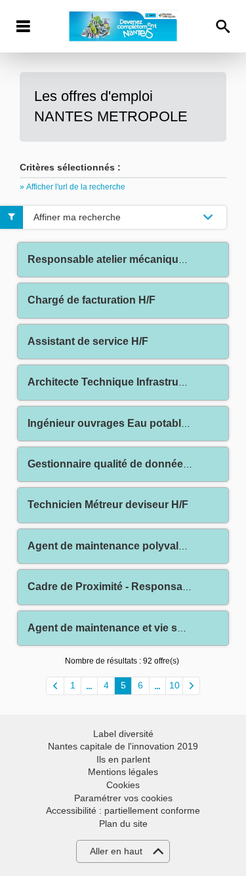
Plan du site (123, 823)
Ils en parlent (123, 759)
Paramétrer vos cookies (123, 798)
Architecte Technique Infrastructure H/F (126, 382)
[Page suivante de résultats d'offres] (191, 685)
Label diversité (123, 733)
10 (174, 685)
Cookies (123, 785)
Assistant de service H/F (88, 341)
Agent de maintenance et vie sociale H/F (127, 627)
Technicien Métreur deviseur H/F (108, 504)
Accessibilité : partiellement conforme (123, 810)
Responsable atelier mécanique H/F (116, 259)
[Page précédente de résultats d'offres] (55, 685)
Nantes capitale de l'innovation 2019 (123, 746)
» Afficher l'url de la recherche (72, 186)
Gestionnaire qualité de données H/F (118, 463)
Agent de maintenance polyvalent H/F (121, 545)
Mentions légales (123, 771)
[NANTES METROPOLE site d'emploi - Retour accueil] (123, 26)
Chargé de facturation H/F (91, 300)
